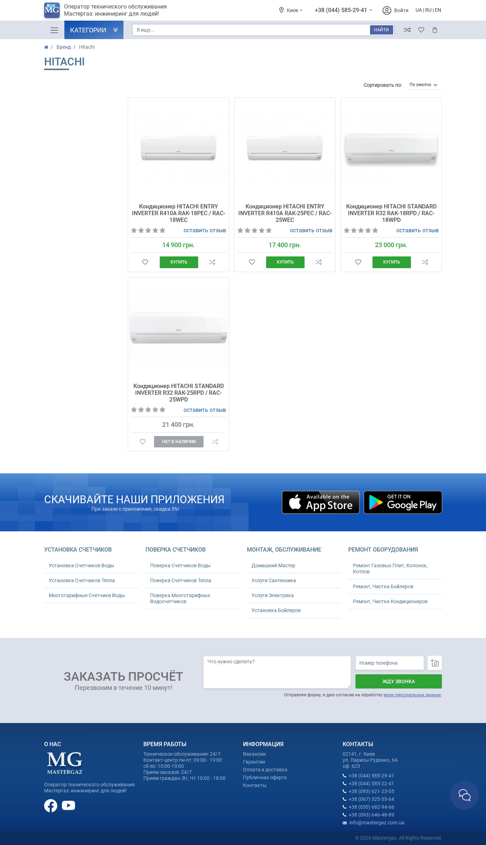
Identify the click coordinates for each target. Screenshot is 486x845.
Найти (381, 29)
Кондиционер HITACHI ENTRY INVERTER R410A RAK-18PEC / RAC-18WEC (178, 213)
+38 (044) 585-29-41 (342, 10)
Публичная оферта (265, 777)
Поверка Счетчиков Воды (180, 565)
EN (438, 10)
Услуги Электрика (273, 595)
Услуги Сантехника (274, 580)
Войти (401, 10)
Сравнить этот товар (212, 262)
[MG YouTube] (68, 805)
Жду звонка (398, 681)
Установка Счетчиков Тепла (82, 580)
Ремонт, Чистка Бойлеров (383, 586)
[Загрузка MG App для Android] (403, 502)
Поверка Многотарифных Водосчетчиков (180, 598)
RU (428, 10)
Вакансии (254, 754)
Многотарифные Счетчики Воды (87, 595)
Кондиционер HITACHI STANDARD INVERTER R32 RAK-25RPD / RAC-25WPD (178, 393)
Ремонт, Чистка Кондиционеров (390, 601)
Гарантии (254, 762)
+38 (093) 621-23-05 (371, 791)
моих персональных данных (412, 694)
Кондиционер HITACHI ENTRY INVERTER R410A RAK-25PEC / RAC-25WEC (285, 213)
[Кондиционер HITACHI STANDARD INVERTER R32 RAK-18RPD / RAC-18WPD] (391, 148)
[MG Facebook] (51, 805)
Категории (88, 30)
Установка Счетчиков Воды (81, 565)
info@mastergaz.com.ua (377, 822)
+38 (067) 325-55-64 (371, 799)
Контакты (254, 785)
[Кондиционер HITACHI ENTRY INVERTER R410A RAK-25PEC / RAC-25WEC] (284, 148)
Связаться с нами (464, 795)
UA (419, 10)
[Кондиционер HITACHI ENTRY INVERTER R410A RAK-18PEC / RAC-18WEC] (178, 148)
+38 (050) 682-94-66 (371, 807)
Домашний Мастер (273, 565)
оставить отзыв (205, 230)
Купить (178, 262)
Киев (293, 10)
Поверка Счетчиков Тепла (180, 580)
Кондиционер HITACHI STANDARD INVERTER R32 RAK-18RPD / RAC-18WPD (391, 213)
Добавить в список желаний (145, 262)
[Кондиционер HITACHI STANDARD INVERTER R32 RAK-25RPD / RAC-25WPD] (178, 327)
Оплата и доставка (265, 769)
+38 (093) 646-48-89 (371, 815)
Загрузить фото (435, 663)
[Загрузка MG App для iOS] (321, 502)
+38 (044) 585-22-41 (371, 783)
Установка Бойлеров (276, 610)
